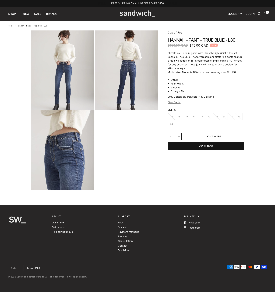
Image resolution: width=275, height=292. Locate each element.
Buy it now (206, 145)
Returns (122, 236)
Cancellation (125, 241)
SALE (37, 13)
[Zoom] (88, 37)
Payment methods (128, 231)
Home (11, 26)
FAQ (120, 222)
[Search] (259, 14)
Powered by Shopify (76, 276)
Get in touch (59, 227)
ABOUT (56, 216)
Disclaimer (124, 250)
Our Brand (58, 222)
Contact (122, 245)
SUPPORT (124, 216)
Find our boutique (62, 231)
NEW (26, 13)
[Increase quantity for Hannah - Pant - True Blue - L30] (179, 136)
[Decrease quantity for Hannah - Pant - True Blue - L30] (170, 136)
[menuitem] (14, 14)
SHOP (12, 13)
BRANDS (52, 13)
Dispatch (123, 227)
